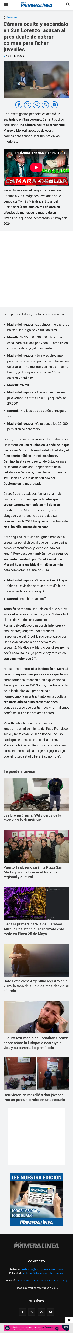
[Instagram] (31, 1312)
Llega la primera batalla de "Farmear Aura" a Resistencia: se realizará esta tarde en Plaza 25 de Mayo (34, 929)
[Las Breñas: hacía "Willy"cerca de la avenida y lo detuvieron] (36, 794)
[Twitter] (41, 1312)
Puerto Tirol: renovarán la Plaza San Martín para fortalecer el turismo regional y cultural (33, 872)
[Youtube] (50, 1312)
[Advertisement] (36, 269)
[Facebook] (22, 1312)
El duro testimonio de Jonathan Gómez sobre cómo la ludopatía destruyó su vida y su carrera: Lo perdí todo (36, 1043)
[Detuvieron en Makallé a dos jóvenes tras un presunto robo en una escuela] (36, 1073)
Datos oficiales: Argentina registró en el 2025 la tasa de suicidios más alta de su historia (36, 986)
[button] (8, 5)
